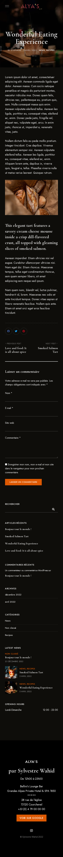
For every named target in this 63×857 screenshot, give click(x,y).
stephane (16, 50)
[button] (31, 818)
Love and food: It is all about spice (24, 550)
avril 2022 (10, 602)
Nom (8, 393)
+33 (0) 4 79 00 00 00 (31, 809)
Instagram (31, 830)
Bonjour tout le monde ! (18, 529)
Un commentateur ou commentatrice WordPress (26, 570)
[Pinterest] (23, 331)
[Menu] (6, 6)
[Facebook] (8, 331)
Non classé (10, 628)
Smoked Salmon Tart (17, 536)
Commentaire (13, 438)
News (42, 50)
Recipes (50, 50)
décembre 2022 (13, 594)
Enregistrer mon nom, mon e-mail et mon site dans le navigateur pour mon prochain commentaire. (29, 468)
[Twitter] (16, 331)
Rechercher (12, 504)
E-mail (9, 408)
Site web (9, 423)
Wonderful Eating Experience (21, 543)
